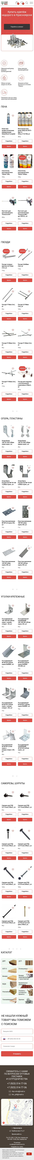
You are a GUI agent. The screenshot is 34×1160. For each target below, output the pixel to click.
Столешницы (23, 969)
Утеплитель (6, 992)
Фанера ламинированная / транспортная (24, 977)
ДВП (4, 961)
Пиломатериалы (8, 999)
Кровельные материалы (23, 983)
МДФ (4, 984)
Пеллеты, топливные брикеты (22, 992)
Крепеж (21, 999)
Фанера (4, 976)
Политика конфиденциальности (17, 1143)
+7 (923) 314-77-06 (17, 1083)
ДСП (20, 961)
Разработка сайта (17, 1147)
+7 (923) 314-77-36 (17, 1087)
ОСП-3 (4, 969)
